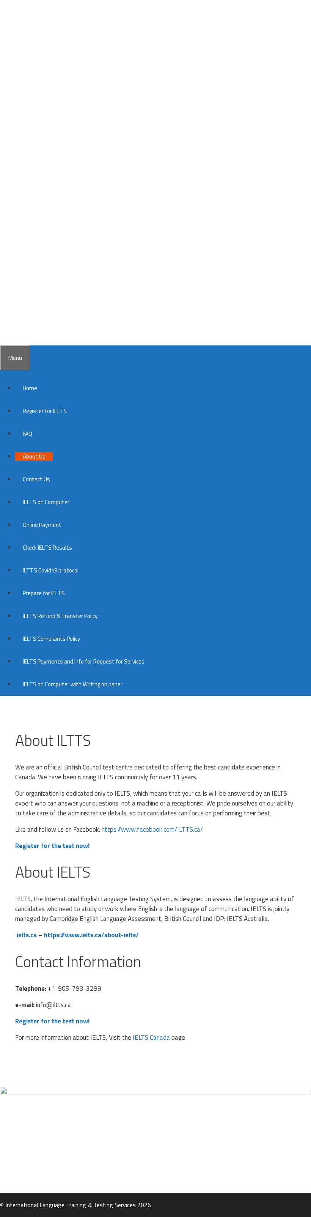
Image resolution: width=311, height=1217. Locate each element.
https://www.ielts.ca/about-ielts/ (91, 935)
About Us (34, 456)
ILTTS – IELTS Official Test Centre (145, 49)
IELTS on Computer (46, 502)
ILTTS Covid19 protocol (51, 570)
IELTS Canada (151, 1037)
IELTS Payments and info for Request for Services (84, 661)
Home (30, 388)
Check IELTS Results (47, 547)
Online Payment (42, 524)
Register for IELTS (45, 411)
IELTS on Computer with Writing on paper (73, 684)
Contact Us (36, 479)
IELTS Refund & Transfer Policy (60, 616)
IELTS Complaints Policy (51, 638)
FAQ (27, 433)
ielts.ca (27, 935)
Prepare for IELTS (44, 593)
